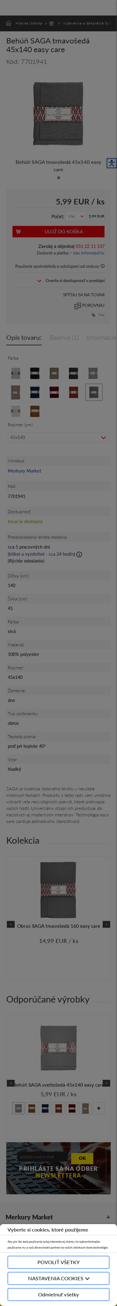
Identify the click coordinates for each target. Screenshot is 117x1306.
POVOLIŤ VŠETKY (58, 1262)
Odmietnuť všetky (58, 1294)
